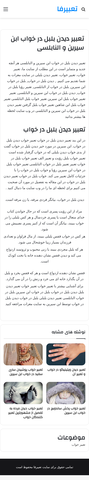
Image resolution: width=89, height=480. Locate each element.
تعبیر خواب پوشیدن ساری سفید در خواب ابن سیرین (26, 372)
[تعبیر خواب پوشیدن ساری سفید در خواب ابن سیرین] (23, 354)
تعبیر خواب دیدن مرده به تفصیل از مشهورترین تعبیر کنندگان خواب (25, 413)
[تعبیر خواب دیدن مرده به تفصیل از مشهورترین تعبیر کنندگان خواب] (23, 393)
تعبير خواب (78, 444)
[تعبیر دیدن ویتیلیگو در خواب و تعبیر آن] (65, 354)
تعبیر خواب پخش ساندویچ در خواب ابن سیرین (66, 411)
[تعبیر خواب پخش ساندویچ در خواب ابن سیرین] (65, 393)
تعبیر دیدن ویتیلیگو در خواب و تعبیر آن (66, 372)
